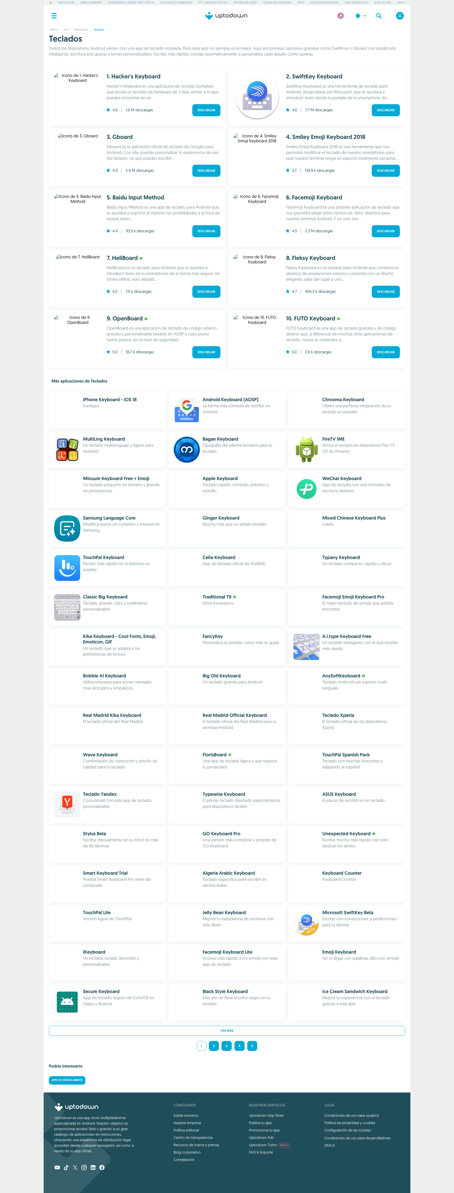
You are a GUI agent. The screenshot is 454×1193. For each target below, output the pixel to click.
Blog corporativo (187, 1152)
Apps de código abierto (67, 1080)
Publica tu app (260, 1122)
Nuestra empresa (187, 1122)
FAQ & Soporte (261, 1152)
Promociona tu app (264, 1130)
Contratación (184, 1159)
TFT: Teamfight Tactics (213, 2)
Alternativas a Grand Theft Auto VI (131, 2)
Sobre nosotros (186, 1115)
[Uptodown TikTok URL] (66, 1168)
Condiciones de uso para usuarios (351, 1115)
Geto (300, 2)
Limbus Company (91, 2)
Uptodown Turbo (269, 1144)
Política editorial (186, 1130)
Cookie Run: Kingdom (277, 2)
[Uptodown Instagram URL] (84, 1168)
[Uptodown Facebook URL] (102, 1168)
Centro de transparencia (193, 1137)
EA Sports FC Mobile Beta (176, 2)
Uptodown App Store (266, 1115)
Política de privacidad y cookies (349, 1122)
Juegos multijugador (324, 2)
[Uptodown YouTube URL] (57, 1168)
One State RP (66, 2)
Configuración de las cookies (347, 1130)
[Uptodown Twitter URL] (75, 1168)
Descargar (206, 110)
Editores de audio (245, 2)
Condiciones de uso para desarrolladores (357, 1138)
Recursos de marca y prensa (196, 1144)
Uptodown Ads (261, 1137)
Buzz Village (383, 2)
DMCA (329, 1145)
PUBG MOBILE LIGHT (356, 2)
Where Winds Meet (409, 2)
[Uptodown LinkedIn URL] (93, 1168)
